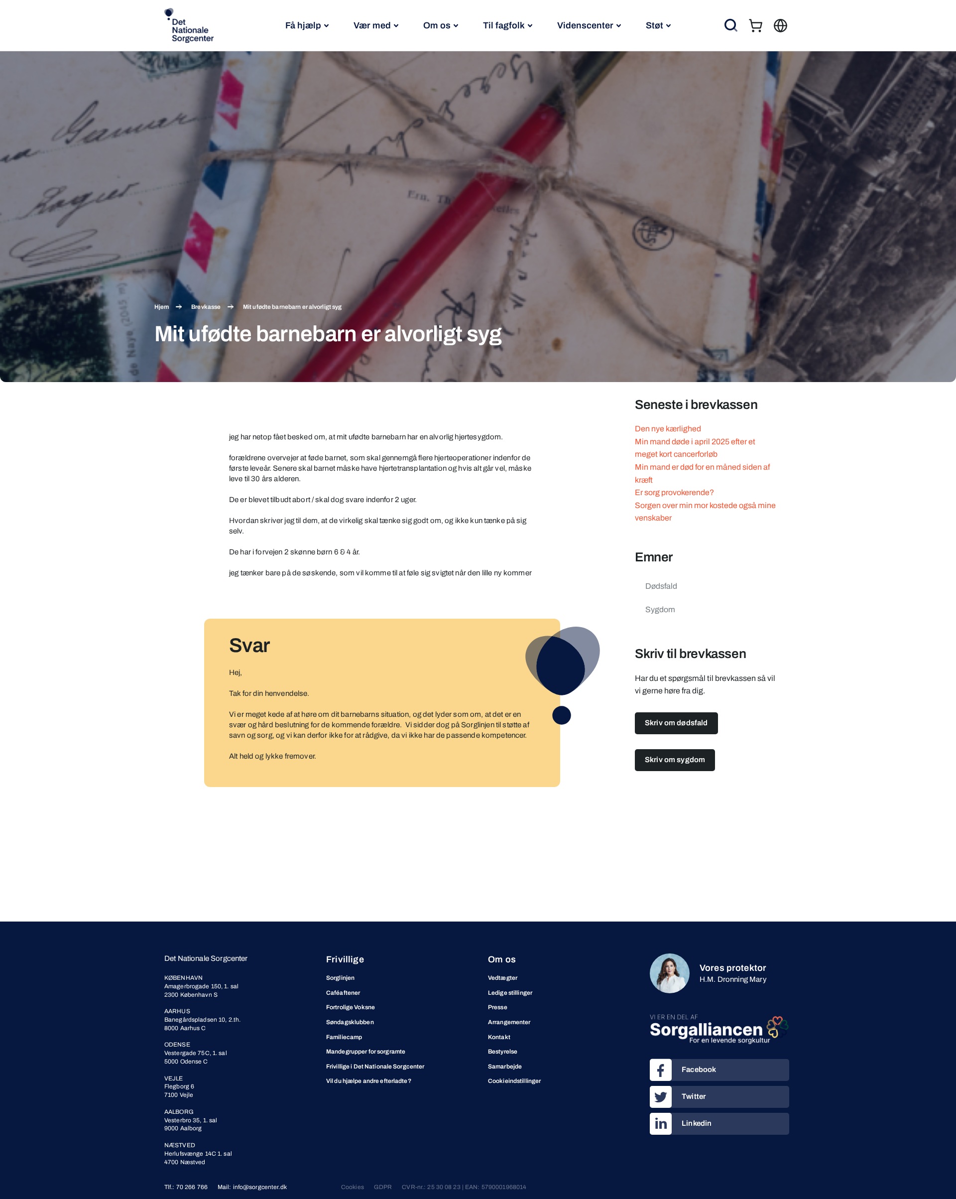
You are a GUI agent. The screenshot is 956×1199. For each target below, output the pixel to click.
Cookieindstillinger (514, 1080)
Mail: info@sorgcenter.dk (252, 1187)
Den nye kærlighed (668, 428)
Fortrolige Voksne (350, 1007)
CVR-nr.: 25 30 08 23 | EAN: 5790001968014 (464, 1187)
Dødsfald (661, 586)
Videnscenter (585, 25)
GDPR (383, 1187)
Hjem (161, 306)
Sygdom (660, 609)
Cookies (352, 1187)
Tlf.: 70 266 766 (186, 1187)
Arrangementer (509, 1022)
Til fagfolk (504, 25)
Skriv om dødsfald (676, 723)
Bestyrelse (502, 1051)
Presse (497, 1007)
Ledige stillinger (510, 992)
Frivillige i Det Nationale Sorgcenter (375, 1066)
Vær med (372, 25)
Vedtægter (502, 977)
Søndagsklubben (350, 1022)
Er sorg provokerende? (674, 492)
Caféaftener (343, 992)
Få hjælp (303, 25)
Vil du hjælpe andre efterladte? (368, 1080)
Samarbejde (505, 1066)
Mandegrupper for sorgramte (365, 1051)
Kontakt (499, 1037)
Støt (654, 25)
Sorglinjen (340, 977)
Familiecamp (344, 1037)
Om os (437, 25)
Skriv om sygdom (675, 760)
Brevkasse (206, 306)
